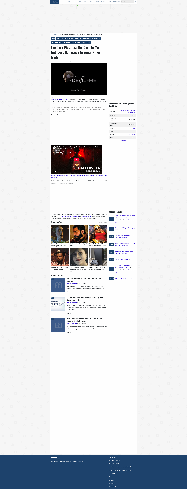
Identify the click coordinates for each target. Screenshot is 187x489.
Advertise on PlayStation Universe (121, 470)
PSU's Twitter (115, 463)
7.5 (134, 137)
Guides (97, 2)
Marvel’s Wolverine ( (121, 259)
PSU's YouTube (115, 460)
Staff (112, 480)
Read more (69, 292)
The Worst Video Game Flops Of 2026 (78, 245)
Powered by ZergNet (103, 222)
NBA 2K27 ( (118, 243)
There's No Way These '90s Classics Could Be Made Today (97, 245)
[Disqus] (79, 393)
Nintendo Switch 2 (127, 243)
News (85, 2)
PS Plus (79, 2)
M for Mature (132, 134)
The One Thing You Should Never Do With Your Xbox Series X (98, 268)
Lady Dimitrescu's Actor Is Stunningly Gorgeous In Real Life (78, 269)
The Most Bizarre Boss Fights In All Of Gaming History (59, 268)
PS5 (74, 2)
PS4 (58, 38)
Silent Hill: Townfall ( (121, 278)
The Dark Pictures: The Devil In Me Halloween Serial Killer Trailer (71, 42)
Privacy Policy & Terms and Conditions (122, 467)
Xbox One (132, 110)
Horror (133, 128)
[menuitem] (69, 1)
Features (91, 2)
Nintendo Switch (123, 218)
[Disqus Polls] (79, 355)
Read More (123, 140)
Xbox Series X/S (131, 112)
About (112, 477)
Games (109, 2)
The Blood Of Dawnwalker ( (123, 235)
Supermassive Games (71, 38)
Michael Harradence (57, 61)
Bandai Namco (131, 115)
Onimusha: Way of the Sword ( (124, 251)
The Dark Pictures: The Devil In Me (90, 38)
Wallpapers (116, 2)
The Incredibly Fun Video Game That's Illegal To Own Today (59, 245)
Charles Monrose (72, 283)
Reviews (103, 2)
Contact (113, 473)
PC (121, 110)
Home (69, 2)
